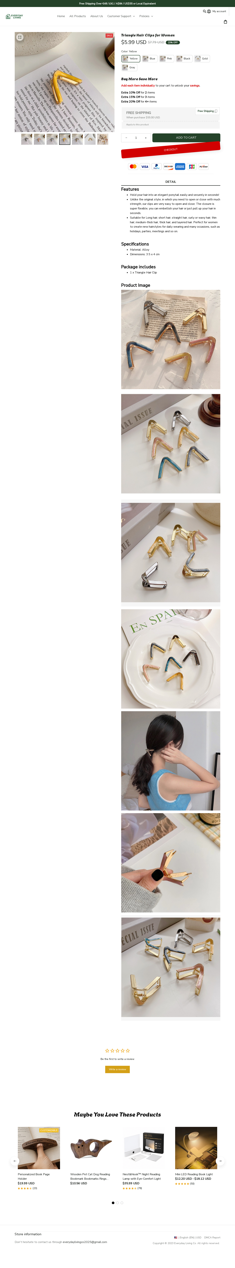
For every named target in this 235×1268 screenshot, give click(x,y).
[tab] (113, 1203)
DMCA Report (212, 1237)
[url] (85, 1242)
